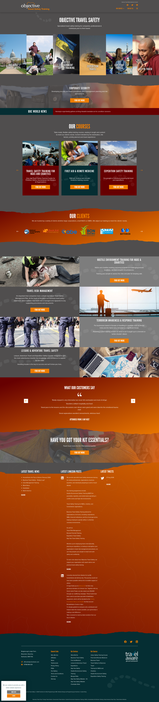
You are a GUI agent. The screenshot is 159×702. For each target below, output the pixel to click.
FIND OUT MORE (40, 187)
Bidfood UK (82, 610)
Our (79, 126)
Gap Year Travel (79, 171)
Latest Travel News (30, 496)
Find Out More (79, 100)
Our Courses (119, 8)
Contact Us (130, 8)
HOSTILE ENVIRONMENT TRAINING (113, 260)
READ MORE (69, 593)
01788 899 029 (28, 689)
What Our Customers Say (79, 387)
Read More (23, 519)
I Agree (13, 696)
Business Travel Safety (118, 171)
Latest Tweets (107, 496)
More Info (13, 692)
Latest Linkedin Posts (71, 496)
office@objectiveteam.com (31, 686)
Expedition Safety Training (40, 171)
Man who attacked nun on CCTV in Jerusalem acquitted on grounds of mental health (85, 111)
